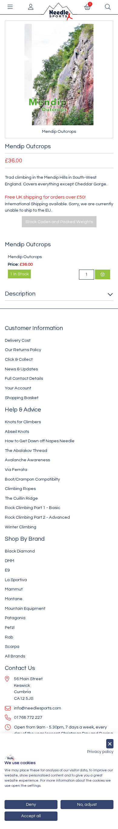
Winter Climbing (20, 527)
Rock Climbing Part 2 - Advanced (37, 517)
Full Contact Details (24, 378)
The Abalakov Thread (26, 450)
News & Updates (21, 369)
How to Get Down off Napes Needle (39, 441)
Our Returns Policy (23, 349)
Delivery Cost (18, 340)
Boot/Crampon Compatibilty (32, 479)
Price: (13, 264)
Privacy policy (100, 752)
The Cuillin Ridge (21, 498)
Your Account (18, 388)
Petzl (10, 627)
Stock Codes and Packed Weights (59, 221)
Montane (13, 599)
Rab (9, 637)
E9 (7, 570)
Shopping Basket (21, 397)
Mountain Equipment (25, 608)
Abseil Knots (17, 431)
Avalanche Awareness (27, 460)
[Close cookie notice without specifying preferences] (109, 743)
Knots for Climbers (23, 422)
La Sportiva (16, 580)
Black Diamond (20, 551)
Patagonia (15, 618)
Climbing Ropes (20, 488)
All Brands (15, 656)
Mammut (14, 589)
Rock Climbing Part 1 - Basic (32, 507)
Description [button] (20, 294)
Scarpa (12, 646)
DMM (9, 561)
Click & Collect (19, 359)
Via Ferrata (16, 469)
